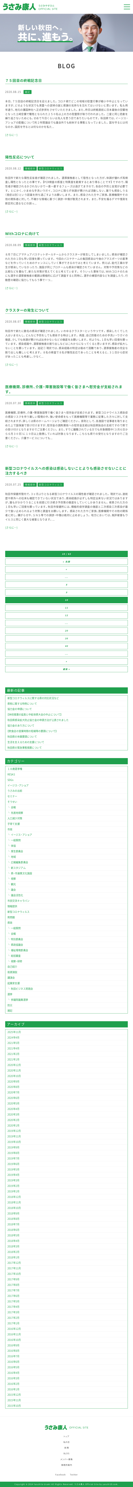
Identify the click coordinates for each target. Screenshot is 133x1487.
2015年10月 (14, 1406)
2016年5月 (13, 1367)
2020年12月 (14, 1065)
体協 (13, 846)
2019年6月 (13, 1164)
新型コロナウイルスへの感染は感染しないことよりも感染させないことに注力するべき (65, 471)
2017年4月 (13, 1307)
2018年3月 (13, 1246)
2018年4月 (13, 1241)
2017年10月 (14, 1274)
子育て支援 (13, 824)
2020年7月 (13, 1092)
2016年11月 (14, 1334)
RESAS (11, 774)
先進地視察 (17, 813)
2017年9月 (13, 1279)
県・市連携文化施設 (21, 873)
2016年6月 (13, 1362)
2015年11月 (14, 1400)
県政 (9, 922)
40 (66, 646)
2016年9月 (13, 1345)
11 (66, 607)
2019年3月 (13, 1180)
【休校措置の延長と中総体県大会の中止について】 (34, 714)
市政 (9, 829)
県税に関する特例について (22, 703)
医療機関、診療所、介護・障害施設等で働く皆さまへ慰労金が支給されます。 (63, 389)
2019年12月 (14, 1131)
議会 (13, 890)
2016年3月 (13, 1378)
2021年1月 (13, 1059)
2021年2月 (13, 1054)
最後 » (66, 669)
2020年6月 (13, 1098)
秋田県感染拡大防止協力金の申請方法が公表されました (38, 720)
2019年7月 (13, 1158)
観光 (13, 884)
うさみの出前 (14, 791)
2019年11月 (14, 1136)
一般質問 (16, 840)
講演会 (11, 977)
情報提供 (30, 168)
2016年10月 (14, 1340)
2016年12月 (14, 1329)
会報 (13, 807)
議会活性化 (17, 895)
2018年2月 (13, 1252)
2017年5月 (13, 1301)
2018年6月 (13, 1230)
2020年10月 (14, 1076)
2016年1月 (13, 1389)
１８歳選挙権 (14, 769)
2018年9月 (13, 1213)
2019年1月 (13, 1191)
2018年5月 (13, 1235)
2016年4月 (13, 1373)
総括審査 (16, 956)
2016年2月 (13, 1384)
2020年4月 (13, 1109)
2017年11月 (14, 1268)
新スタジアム (18, 868)
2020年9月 (13, 1081)
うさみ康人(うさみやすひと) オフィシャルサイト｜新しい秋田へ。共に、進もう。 (54, 7)
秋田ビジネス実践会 (22, 989)
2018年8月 (13, 1219)
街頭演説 (12, 972)
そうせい (12, 802)
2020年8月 (13, 1087)
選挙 (9, 994)
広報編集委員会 (19, 862)
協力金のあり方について (20, 725)
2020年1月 (13, 1125)
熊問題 (11, 917)
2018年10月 (14, 1208)
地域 (13, 857)
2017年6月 (13, 1296)
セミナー (12, 796)
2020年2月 (13, 1120)
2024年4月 (13, 1037)
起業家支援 (13, 983)
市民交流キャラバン (18, 901)
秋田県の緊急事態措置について (24, 747)
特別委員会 (17, 939)
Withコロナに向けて (22, 233)
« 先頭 (66, 561)
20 (66, 630)
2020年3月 (13, 1114)
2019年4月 (13, 1175)
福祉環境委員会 (19, 950)
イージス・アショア (18, 785)
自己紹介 (12, 966)
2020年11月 (14, 1070)
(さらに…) (11, 135)
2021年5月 (13, 1043)
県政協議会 (17, 945)
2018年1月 (13, 1257)
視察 (13, 879)
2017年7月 (13, 1290)
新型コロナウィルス (50, 168)
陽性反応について (20, 157)
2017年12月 (14, 1263)
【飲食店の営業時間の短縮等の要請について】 (32, 731)
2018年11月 (14, 1202)
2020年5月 (13, 1103)
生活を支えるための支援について (25, 742)
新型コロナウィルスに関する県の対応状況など (33, 698)
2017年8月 (13, 1285)
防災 (9, 1005)
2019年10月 (14, 1142)
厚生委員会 (17, 851)
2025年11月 (14, 1032)
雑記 (27, 91)
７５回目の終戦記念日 (23, 80)
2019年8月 (13, 1153)
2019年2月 (13, 1186)
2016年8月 (13, 1350)
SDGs (10, 780)
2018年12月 (14, 1197)
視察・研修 (16, 961)
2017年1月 (13, 1323)
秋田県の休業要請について (22, 736)
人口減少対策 (14, 818)
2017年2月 (13, 1318)
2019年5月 (13, 1169)
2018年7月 (13, 1224)
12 (66, 615)
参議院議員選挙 (19, 1000)
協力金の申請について (19, 709)
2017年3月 (13, 1312)
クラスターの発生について (27, 310)
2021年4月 (13, 1048)
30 (66, 638)
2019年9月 (13, 1147)
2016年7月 (13, 1356)
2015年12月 (14, 1394)
